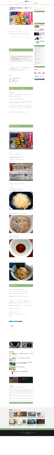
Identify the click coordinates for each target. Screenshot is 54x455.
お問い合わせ (27, 432)
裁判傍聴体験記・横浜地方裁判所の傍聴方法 (22, 417)
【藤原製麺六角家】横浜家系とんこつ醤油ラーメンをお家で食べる (21, 4)
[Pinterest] (20, 321)
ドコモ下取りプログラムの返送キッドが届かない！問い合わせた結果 (40, 417)
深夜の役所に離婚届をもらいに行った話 (42, 41)
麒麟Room (27, 1)
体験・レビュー (13, 4)
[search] (44, 8)
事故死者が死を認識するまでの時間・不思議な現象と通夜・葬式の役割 (31, 425)
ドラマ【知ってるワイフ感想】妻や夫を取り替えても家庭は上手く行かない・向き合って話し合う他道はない (24, 363)
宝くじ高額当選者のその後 (42, 25)
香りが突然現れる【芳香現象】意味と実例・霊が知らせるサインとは (42, 30)
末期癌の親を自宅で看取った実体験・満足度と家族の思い (22, 425)
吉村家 (19, 67)
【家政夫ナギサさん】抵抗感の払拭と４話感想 (22, 371)
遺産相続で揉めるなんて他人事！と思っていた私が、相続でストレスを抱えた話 (31, 417)
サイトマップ (20, 432)
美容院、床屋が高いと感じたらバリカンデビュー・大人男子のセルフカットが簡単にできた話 (40, 425)
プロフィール (24, 432)
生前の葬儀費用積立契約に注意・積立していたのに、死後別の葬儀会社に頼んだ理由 (13, 425)
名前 (9, 394)
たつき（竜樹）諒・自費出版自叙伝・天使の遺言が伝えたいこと (13, 417)
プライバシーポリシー (32, 432)
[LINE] (18, 321)
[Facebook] (10, 321)
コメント (10, 388)
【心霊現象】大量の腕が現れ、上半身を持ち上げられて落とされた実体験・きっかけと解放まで (42, 34)
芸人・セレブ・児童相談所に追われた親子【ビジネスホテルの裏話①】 (24, 354)
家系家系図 (18, 70)
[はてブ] (16, 321)
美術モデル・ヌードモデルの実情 (42, 37)
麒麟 (38, 48)
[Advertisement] (21, 42)
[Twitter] (13, 321)
